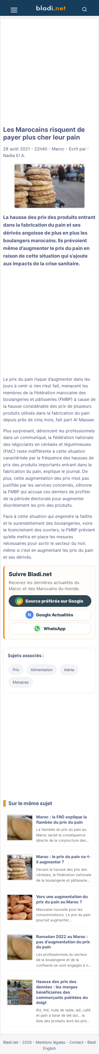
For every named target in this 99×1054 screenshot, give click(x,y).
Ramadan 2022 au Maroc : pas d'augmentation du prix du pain (63, 942)
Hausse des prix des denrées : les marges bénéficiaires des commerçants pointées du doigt (62, 992)
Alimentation (42, 669)
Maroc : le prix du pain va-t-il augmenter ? (63, 859)
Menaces (21, 682)
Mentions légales (50, 1042)
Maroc (58, 148)
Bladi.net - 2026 (17, 1042)
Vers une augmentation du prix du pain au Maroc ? (62, 899)
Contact (76, 1042)
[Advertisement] (49, 72)
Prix (16, 669)
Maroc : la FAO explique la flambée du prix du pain (61, 819)
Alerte (69, 669)
